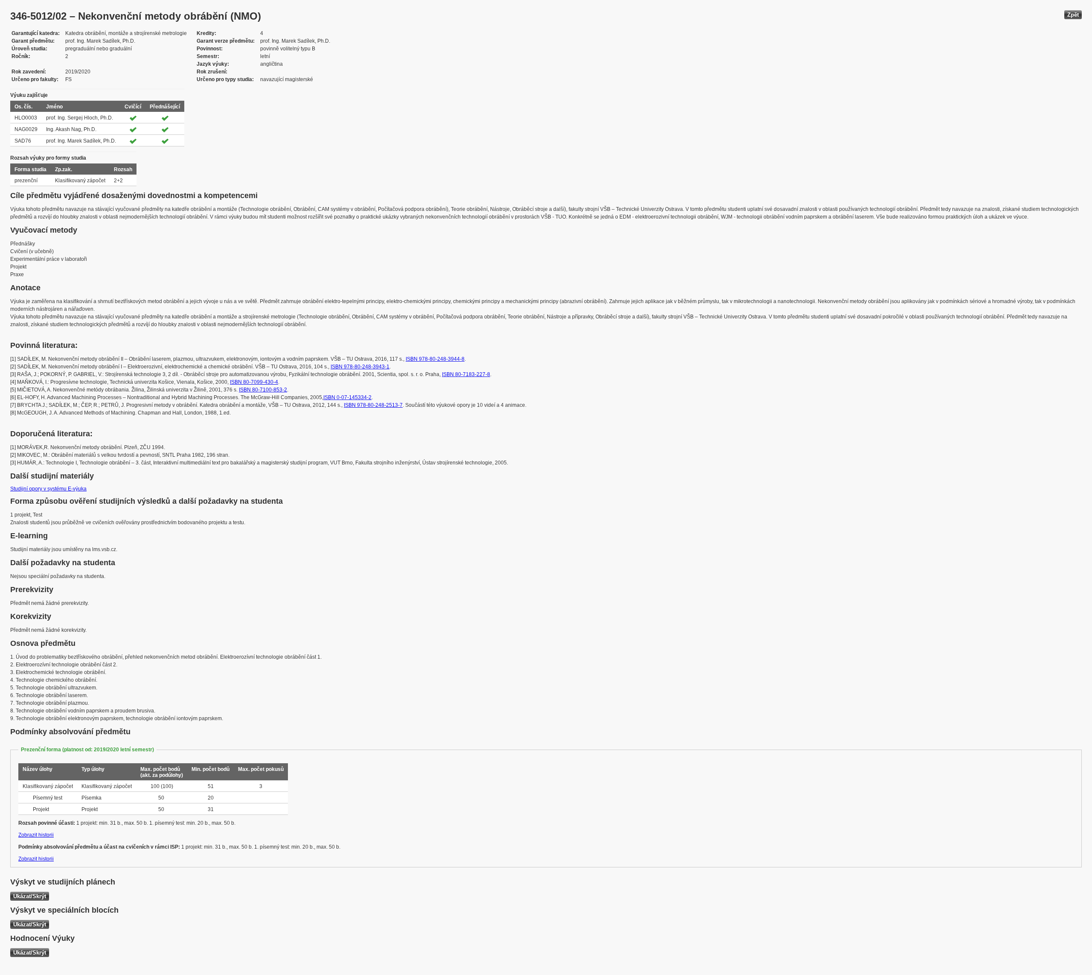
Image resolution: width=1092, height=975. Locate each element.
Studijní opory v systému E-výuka (48, 489)
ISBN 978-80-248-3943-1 (360, 367)
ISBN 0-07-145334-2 (347, 397)
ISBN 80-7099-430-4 (254, 382)
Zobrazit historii (36, 835)
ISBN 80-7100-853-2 (263, 390)
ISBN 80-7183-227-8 (466, 374)
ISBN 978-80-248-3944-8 (435, 359)
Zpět (1073, 15)
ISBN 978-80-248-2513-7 (373, 405)
